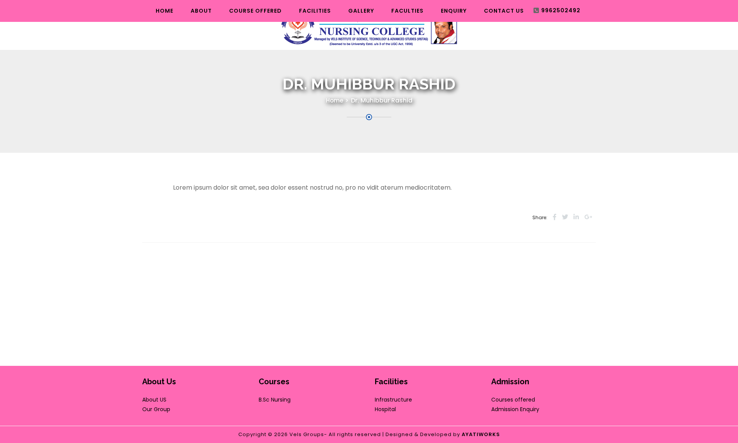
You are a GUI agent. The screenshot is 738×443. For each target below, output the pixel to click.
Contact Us (504, 11)
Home (164, 11)
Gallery (361, 11)
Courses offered (513, 399)
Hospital (385, 409)
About (201, 11)
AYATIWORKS (481, 434)
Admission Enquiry (515, 409)
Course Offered (255, 11)
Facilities (315, 11)
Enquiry (454, 11)
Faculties (407, 11)
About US (154, 399)
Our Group (156, 409)
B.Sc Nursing (275, 399)
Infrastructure (393, 399)
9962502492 (560, 10)
